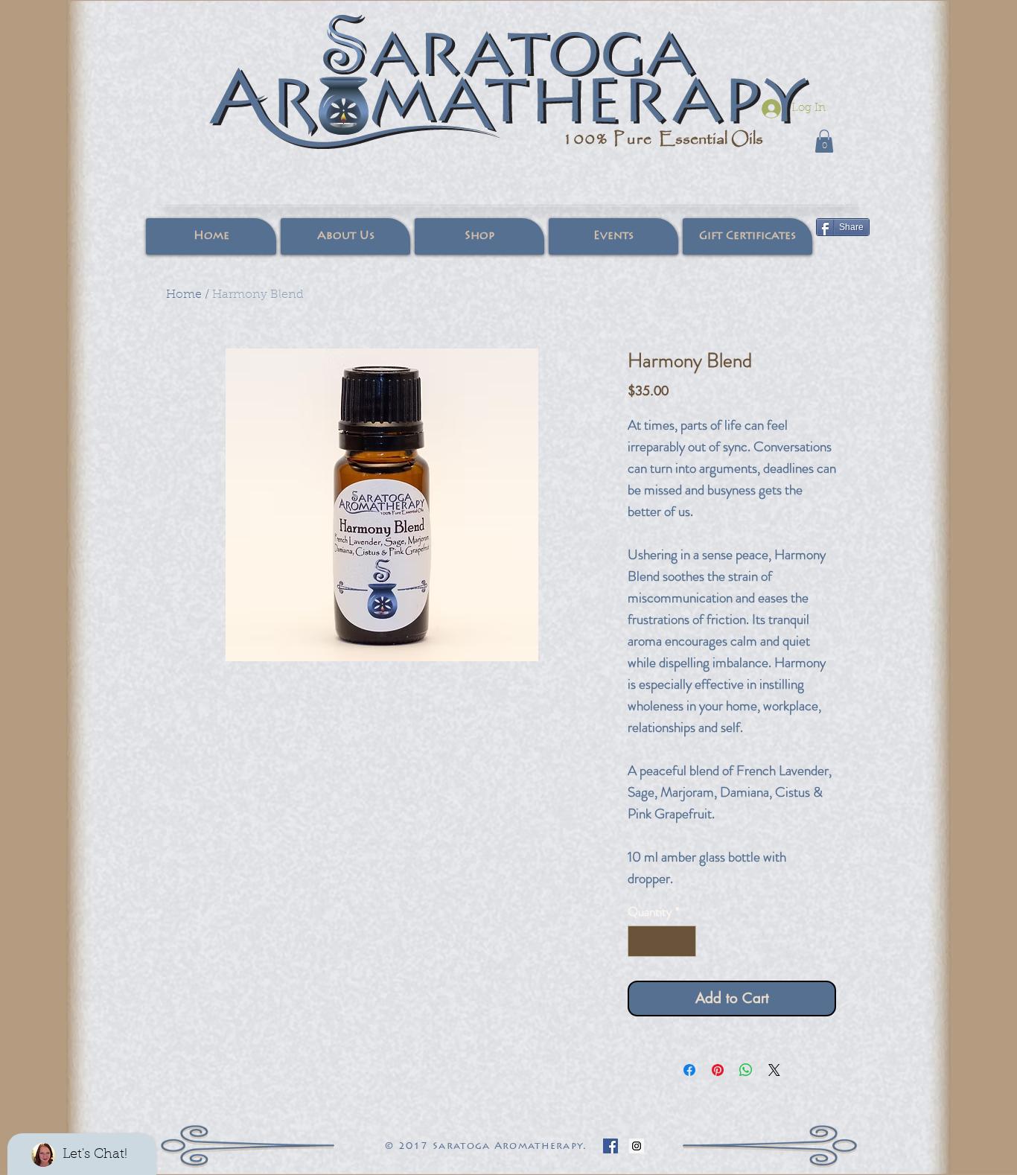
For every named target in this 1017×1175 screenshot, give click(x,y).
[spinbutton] (662, 941)
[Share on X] (774, 1070)
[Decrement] (641, 941)
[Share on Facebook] (689, 1070)
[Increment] (683, 941)
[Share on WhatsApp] (746, 1070)
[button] (824, 141)
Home (184, 295)
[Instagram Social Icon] (636, 1146)
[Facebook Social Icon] (610, 1146)
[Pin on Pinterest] (718, 1070)
